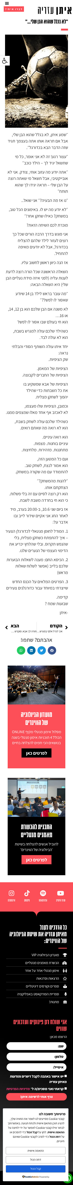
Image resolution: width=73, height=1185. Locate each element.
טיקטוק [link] (27, 900)
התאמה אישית (36, 1151)
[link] (5, 61)
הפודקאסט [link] (43, 900)
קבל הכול (35, 1169)
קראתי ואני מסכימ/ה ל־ (35, 1089)
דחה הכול (35, 1160)
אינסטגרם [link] (11, 900)
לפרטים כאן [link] (36, 753)
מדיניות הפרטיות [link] (18, 1089)
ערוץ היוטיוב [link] (60, 900)
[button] (7, 3)
